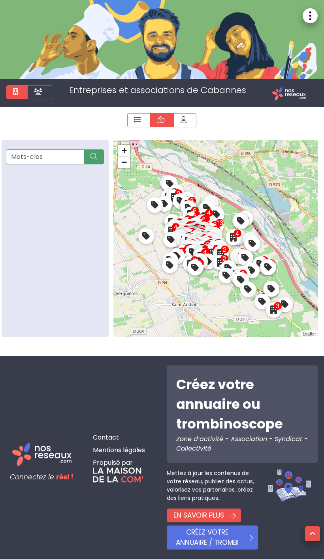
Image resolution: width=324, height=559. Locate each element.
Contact (106, 437)
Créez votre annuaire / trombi (207, 537)
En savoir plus (198, 515)
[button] (312, 533)
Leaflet (309, 333)
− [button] (124, 162)
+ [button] (124, 150)
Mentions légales (119, 450)
